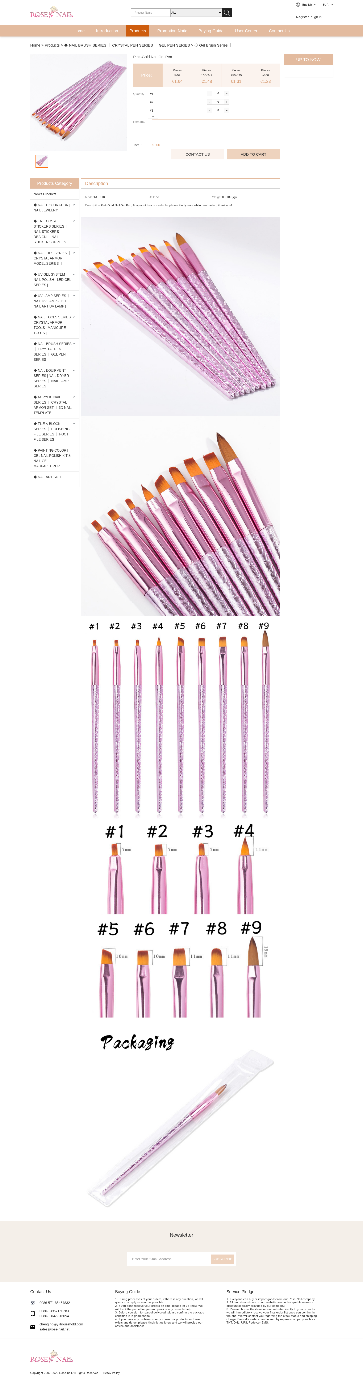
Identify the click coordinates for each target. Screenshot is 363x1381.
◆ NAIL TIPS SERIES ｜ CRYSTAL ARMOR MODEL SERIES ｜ (52, 258)
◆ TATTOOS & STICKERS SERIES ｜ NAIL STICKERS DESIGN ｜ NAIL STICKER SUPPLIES (51, 231)
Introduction (107, 31)
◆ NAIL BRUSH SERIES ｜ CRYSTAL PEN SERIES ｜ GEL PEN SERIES (127, 45)
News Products (45, 194)
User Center (246, 31)
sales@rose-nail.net (54, 1329)
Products (137, 31)
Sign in (316, 17)
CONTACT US (197, 154)
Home (79, 31)
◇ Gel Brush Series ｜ (213, 45)
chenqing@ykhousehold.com (61, 1324)
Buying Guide (211, 31)
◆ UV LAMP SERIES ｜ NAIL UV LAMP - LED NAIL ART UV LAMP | (52, 301)
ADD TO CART (253, 154)
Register (302, 17)
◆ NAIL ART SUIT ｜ (50, 477)
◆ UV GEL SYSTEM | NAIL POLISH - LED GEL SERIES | (52, 280)
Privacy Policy (110, 1372)
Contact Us (279, 31)
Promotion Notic (172, 31)
